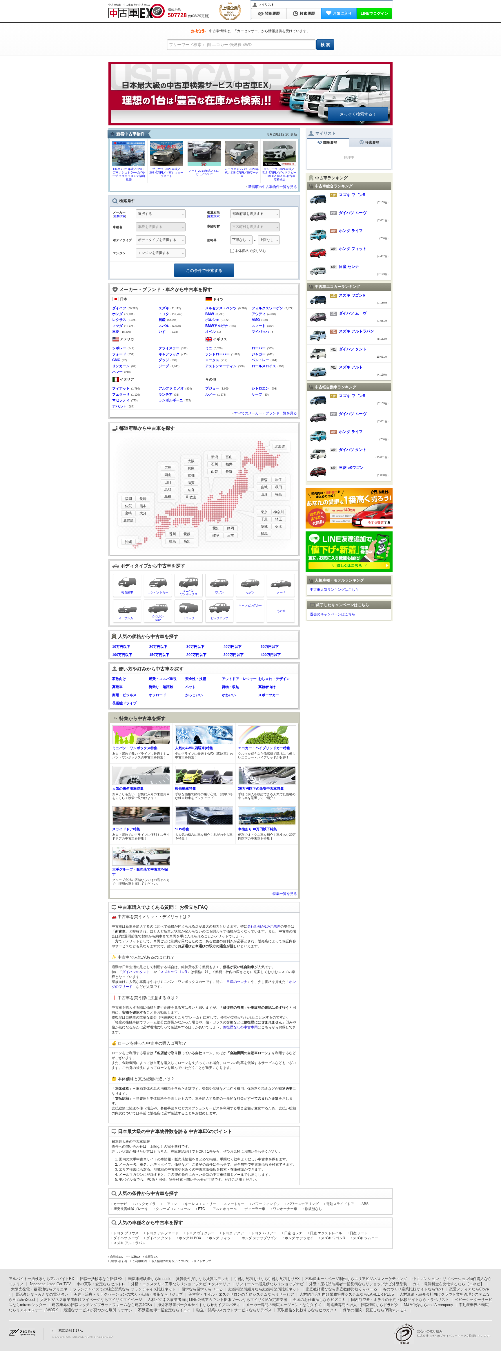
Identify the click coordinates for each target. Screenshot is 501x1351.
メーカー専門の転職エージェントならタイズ (283, 1305)
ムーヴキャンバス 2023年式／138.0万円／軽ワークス (242, 172)
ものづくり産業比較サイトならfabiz (413, 1289)
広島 (167, 468)
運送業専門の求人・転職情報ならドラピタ (362, 1305)
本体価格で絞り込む (250, 251)
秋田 (278, 487)
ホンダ (117, 314)
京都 (191, 476)
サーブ (257, 394)
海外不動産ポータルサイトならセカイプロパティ (198, 1305)
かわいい (229, 695)
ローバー (259, 348)
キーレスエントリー (200, 1204)
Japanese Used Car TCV (50, 1284)
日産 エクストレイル (326, 1233)
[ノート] (204, 164)
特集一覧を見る (285, 894)
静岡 (230, 528)
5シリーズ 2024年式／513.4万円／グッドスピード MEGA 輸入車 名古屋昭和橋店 (279, 174)
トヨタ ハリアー (264, 1233)
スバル (164, 326)
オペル (210, 332)
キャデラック (169, 354)
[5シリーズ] (279, 164)
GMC (116, 360)
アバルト (119, 406)
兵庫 (191, 468)
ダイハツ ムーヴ (126, 1238)
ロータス (212, 360)
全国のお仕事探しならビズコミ (319, 1299)
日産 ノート (359, 1233)
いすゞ (164, 332)
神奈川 (278, 512)
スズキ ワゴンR (333, 1238)
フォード (119, 354)
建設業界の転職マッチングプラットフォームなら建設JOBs (102, 1305)
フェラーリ (121, 394)
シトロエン (260, 388)
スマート (259, 326)
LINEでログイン (374, 13)
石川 (214, 464)
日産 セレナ (293, 1233)
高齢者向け (267, 687)
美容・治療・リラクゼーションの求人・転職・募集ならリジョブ (128, 1294)
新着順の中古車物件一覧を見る (272, 187)
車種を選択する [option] (150, 227)
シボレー (119, 348)
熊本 (142, 506)
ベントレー (260, 360)
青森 (264, 480)
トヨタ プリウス (126, 1233)
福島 (278, 494)
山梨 (214, 471)
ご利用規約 (139, 1261)
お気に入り (342, 13)
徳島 (172, 541)
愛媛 (187, 534)
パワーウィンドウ (266, 1204)
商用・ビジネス (124, 695)
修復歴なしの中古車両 (240, 1027)
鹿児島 (128, 520)
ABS (365, 1204)
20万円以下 (158, 647)
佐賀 (128, 506)
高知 (187, 541)
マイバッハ (260, 332)
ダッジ (164, 360)
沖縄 (128, 542)
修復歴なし (313, 1209)
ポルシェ (212, 320)
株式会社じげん (71, 1330)
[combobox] (161, 214)
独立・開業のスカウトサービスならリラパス (234, 1310)
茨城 (264, 526)
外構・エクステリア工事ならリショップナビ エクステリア (180, 1284)
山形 (264, 494)
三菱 (115, 332)
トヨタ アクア (233, 1233)
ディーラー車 (254, 1209)
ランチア (166, 394)
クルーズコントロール (173, 1209)
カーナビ (120, 1204)
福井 (229, 464)
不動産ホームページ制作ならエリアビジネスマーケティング (356, 1279)
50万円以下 (270, 647)
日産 (162, 320)
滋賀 (191, 483)
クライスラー (169, 348)
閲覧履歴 (272, 13)
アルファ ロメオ (171, 388)
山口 (167, 482)
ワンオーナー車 (285, 1209)
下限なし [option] (239, 240)
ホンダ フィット (221, 1238)
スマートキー (234, 1204)
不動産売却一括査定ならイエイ (164, 1310)
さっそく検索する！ (358, 114)
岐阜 (216, 535)
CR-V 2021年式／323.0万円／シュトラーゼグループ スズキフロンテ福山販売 (128, 174)
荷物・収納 (230, 687)
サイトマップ (202, 1261)
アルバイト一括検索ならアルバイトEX (41, 1279)
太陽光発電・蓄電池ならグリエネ (39, 1289)
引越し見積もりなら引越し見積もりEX (267, 1279)
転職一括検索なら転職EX (101, 1279)
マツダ (117, 326)
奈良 (191, 490)
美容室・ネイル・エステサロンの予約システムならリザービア (241, 1294)
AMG (256, 320)
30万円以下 (195, 647)
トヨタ (164, 314)
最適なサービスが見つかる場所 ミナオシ (97, 1310)
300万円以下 (234, 655)
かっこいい (194, 695)
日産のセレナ (236, 982)
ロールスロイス (264, 366)
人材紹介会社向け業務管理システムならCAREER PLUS (346, 1294)
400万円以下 (271, 655)
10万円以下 (121, 647)
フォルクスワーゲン (267, 308)
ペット (190, 687)
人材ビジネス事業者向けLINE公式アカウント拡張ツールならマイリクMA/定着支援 (217, 1299)
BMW (209, 314)
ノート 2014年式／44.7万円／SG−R (204, 172)
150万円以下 (159, 655)
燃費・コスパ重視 (163, 679)
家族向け (119, 679)
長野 (229, 471)
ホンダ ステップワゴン (259, 1238)
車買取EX (151, 1256)
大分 (142, 513)
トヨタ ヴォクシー (200, 1233)
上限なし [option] (267, 240)
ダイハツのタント (136, 972)
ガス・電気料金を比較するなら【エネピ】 (448, 1284)
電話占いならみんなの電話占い (41, 1294)
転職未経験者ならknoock (149, 1279)
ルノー (210, 394)
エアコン (170, 1204)
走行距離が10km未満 (263, 926)
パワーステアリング (303, 1204)
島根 (167, 497)
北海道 (280, 447)
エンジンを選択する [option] (153, 253)
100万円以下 (122, 655)
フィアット (121, 388)
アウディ (259, 314)
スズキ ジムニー (365, 1238)
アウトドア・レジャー (239, 679)
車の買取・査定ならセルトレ (101, 1284)
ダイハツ (119, 308)
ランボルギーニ (171, 400)
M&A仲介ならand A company (428, 1305)
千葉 (264, 519)
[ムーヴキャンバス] (241, 164)
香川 (172, 534)
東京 (264, 512)
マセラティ (121, 400)
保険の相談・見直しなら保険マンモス (375, 1310)
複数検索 (119, 216)
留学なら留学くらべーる (202, 1289)
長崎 (142, 499)
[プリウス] (166, 164)
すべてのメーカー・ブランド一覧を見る (265, 413)
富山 (229, 457)
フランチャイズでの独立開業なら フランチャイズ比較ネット (124, 1289)
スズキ (164, 308)
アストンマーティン (221, 366)
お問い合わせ (119, 1261)
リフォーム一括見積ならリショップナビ (270, 1284)
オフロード (157, 695)
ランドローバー (217, 354)
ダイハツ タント (158, 1238)
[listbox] (161, 253)
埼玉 (278, 519)
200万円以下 (196, 655)
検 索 (325, 44)
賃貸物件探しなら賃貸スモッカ (202, 1279)
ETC (201, 1209)
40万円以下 (233, 647)
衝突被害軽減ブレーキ (130, 1209)
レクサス (119, 320)
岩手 (278, 480)
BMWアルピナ (216, 326)
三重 (230, 535)
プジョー (212, 388)
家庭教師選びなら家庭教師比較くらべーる (341, 1289)
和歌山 (191, 497)
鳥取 (167, 489)
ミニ (208, 348)
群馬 (264, 534)
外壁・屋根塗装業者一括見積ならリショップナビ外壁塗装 (358, 1284)
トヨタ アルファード (162, 1233)
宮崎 (128, 513)
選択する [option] (145, 214)
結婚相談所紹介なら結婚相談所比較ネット (264, 1289)
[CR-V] (128, 164)
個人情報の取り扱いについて (170, 1261)
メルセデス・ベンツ (221, 308)
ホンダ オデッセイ (299, 1238)
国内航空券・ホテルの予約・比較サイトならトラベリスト (400, 1299)
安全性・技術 (195, 679)
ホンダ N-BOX (190, 1238)
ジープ (164, 366)
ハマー (117, 372)
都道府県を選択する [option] (248, 214)
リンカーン (121, 366)
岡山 (167, 475)
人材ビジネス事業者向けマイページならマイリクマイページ (91, 1299)
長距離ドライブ (124, 703)
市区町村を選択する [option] (248, 227)
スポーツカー (268, 695)
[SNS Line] (349, 570)
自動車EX (116, 1256)
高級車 (117, 687)
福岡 (128, 499)
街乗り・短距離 (161, 687)
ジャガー (259, 354)
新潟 (214, 457)
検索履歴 (307, 13)
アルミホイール (225, 1209)
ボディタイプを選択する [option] (157, 240)
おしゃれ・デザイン (274, 679)
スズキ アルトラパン (129, 1243)
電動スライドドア (340, 1204)
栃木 (278, 526)
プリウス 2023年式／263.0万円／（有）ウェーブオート (166, 172)
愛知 (216, 528)
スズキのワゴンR (173, 972)
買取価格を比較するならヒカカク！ (307, 1310)
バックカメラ (145, 1204)
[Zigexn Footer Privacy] (405, 1333)
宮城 (264, 487)
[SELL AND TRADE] (349, 526)
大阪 (191, 461)
